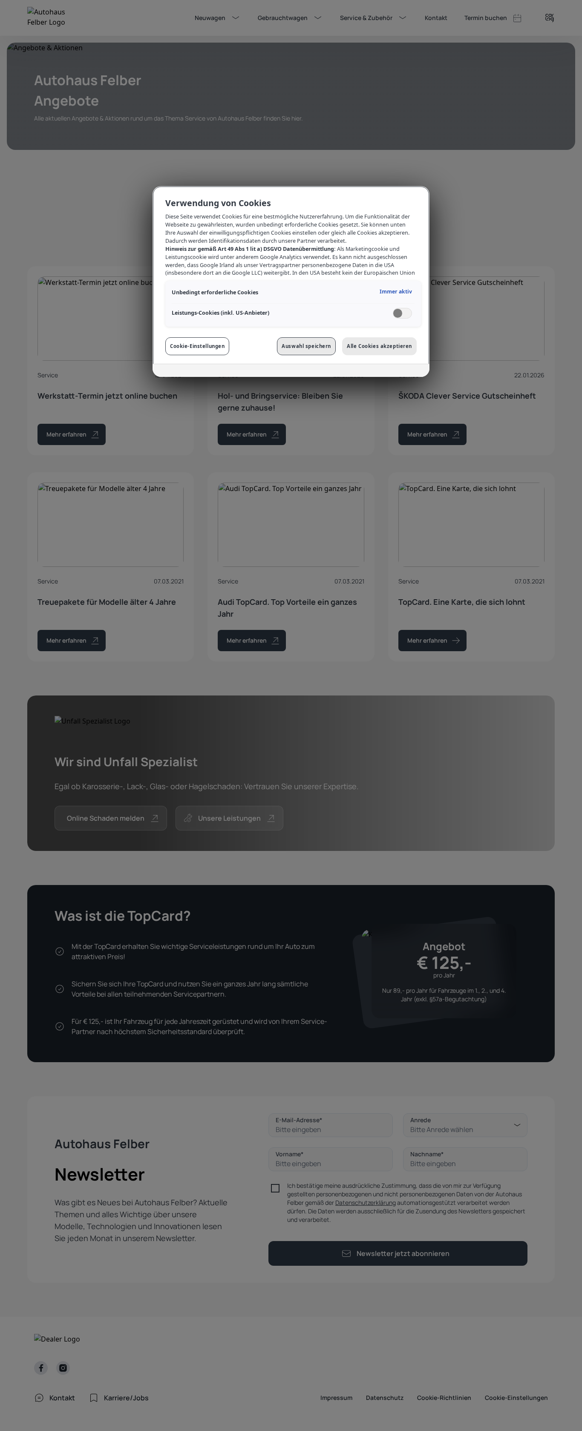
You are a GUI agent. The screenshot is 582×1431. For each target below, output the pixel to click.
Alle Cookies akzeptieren (379, 346)
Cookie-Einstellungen (197, 346)
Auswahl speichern (306, 346)
